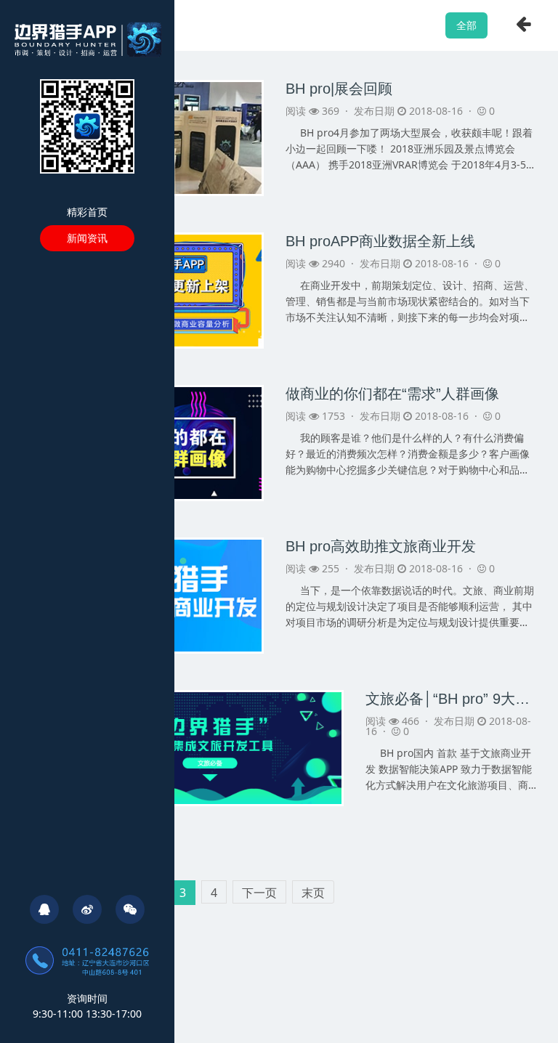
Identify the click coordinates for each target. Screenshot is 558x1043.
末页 (313, 893)
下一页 (259, 893)
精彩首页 (87, 212)
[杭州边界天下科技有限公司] (87, 38)
